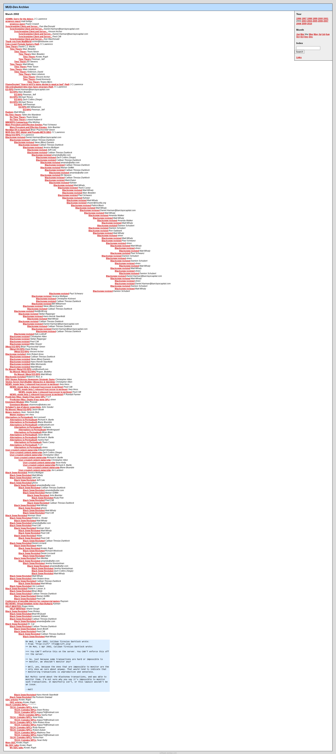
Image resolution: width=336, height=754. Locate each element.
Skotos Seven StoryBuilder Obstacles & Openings (30, 382)
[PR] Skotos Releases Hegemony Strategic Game (30, 379)
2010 (309, 23)
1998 (309, 18)
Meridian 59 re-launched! (17, 130)
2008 (298, 23)
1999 (315, 18)
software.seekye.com (168, 753)
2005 (315, 21)
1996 (298, 18)
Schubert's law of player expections (23, 407)
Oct (298, 37)
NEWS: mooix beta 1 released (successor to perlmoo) (32, 384)
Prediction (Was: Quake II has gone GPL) (25, 397)
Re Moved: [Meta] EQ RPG (18, 369)
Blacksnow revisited (15, 354)
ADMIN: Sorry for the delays (19, 19)
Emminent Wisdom (14, 402)
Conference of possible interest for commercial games (32, 601)
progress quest (13, 21)
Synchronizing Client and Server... (22, 26)
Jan (298, 34)
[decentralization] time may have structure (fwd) (29, 87)
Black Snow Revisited (16, 472)
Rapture (9, 112)
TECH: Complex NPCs (16, 705)
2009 (304, 23)
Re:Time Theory (13, 115)
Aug (328, 34)
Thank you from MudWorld (18, 41)
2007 (325, 21)
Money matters (12, 412)
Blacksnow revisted (15, 137)
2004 (309, 21)
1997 (304, 18)
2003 (304, 21)
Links (299, 57)
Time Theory (11, 46)
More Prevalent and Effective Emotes (24, 125)
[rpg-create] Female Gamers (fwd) (22, 44)
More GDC (10, 742)
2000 (320, 18)
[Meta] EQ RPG (12, 135)
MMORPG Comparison (16, 122)
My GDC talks (12, 745)
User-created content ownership (21, 450)
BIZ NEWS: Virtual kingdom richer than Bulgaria (29, 603)
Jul (319, 34)
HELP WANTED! (13, 606)
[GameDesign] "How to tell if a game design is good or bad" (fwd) (37, 84)
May (311, 34)
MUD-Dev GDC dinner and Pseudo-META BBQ (28, 132)
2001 (325, 18)
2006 (320, 21)
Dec (306, 37)
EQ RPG (9, 89)
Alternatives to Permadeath (19, 417)
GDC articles (11, 699)
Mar (302, 34)
